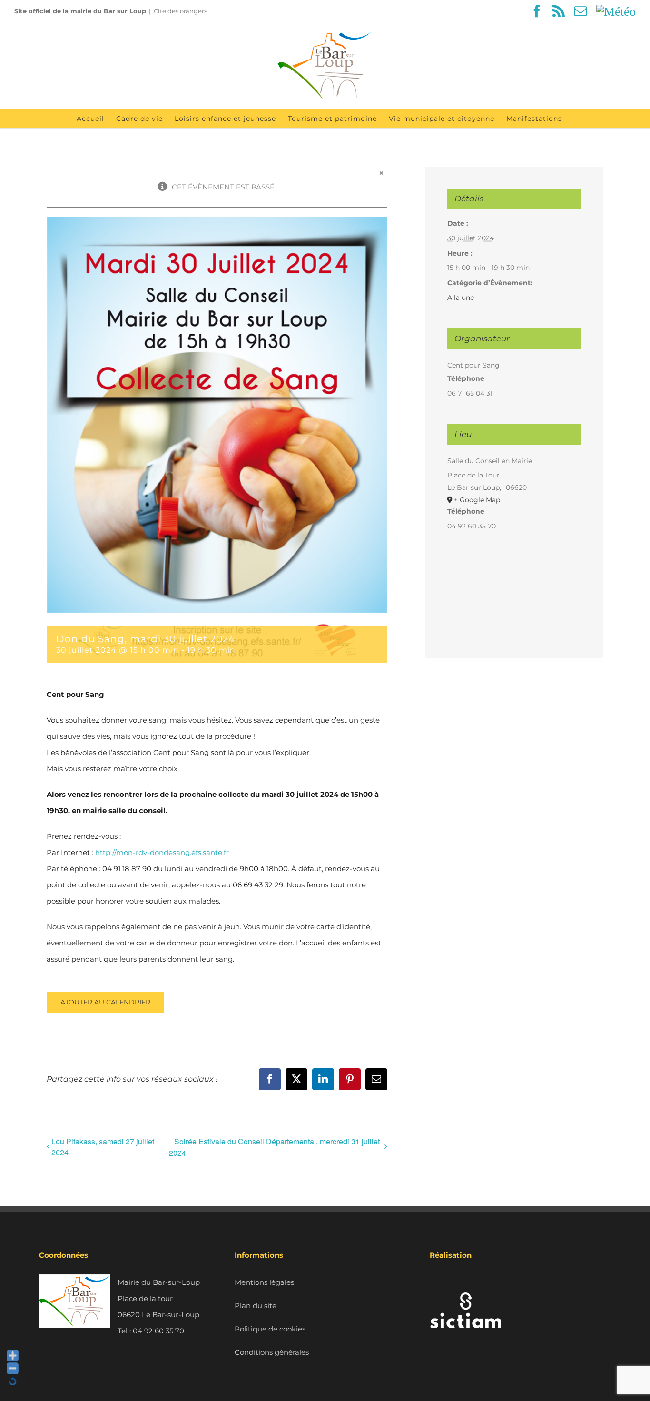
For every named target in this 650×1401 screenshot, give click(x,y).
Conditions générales (272, 1352)
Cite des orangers (180, 11)
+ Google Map (477, 500)
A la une (460, 297)
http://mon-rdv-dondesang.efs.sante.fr (162, 852)
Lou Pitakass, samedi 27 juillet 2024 (102, 1147)
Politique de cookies (270, 1328)
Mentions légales (264, 1282)
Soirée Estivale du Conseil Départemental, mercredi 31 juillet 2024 (274, 1147)
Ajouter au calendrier (105, 1002)
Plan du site (255, 1305)
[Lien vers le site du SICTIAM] (465, 1282)
